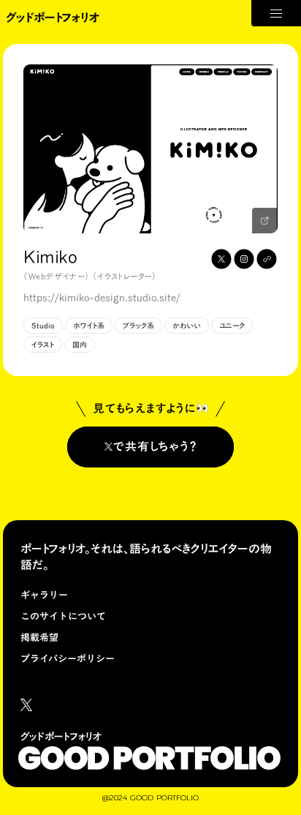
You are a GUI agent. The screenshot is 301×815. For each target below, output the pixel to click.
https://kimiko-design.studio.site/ (101, 298)
